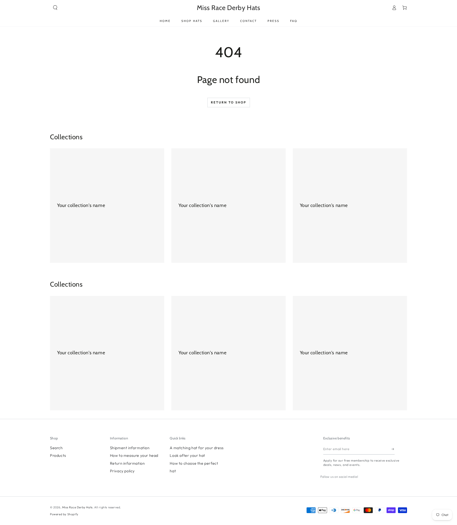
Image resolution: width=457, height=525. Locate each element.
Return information (127, 463)
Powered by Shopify (64, 514)
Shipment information (130, 447)
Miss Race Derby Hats (77, 507)
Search (56, 447)
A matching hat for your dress (197, 447)
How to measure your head (134, 455)
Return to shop (228, 102)
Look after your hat (187, 455)
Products (58, 455)
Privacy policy (122, 470)
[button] (55, 7)
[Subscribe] (393, 449)
